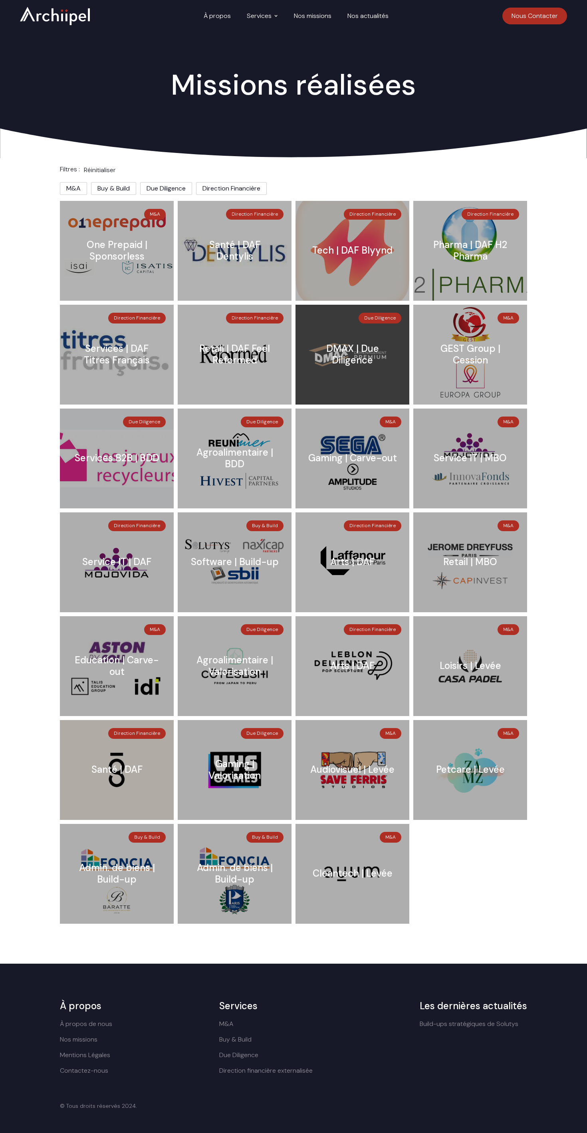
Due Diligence (238, 1055)
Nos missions (312, 16)
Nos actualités (368, 16)
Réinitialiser (100, 170)
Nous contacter (535, 16)
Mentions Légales (85, 1055)
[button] (262, 16)
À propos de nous (86, 1024)
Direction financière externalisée (266, 1070)
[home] (55, 16)
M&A (226, 1024)
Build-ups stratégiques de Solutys (469, 1024)
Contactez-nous (84, 1070)
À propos (217, 16)
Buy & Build (235, 1039)
